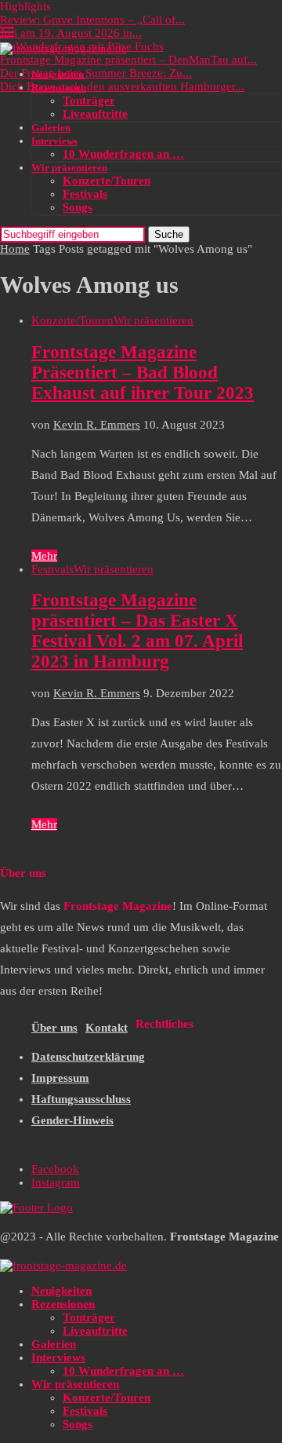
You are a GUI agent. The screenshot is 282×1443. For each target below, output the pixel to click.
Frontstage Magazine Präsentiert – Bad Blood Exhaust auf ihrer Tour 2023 (142, 372)
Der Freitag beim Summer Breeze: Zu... (96, 73)
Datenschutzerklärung (88, 1056)
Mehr (44, 556)
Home (15, 249)
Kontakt (106, 1027)
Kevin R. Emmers (96, 424)
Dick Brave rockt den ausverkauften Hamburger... (122, 86)
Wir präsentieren (69, 168)
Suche (168, 234)
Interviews (54, 141)
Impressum (60, 1078)
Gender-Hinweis (72, 1120)
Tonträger (89, 100)
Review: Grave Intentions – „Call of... (92, 19)
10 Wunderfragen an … (123, 154)
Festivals (85, 194)
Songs (77, 207)
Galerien (50, 127)
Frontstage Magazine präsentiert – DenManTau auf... (128, 59)
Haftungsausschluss (81, 1099)
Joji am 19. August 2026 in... (71, 33)
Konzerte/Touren (106, 180)
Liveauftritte (95, 114)
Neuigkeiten (57, 74)
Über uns (54, 1027)
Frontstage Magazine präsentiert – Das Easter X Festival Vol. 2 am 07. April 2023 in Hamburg (137, 630)
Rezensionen (58, 87)
